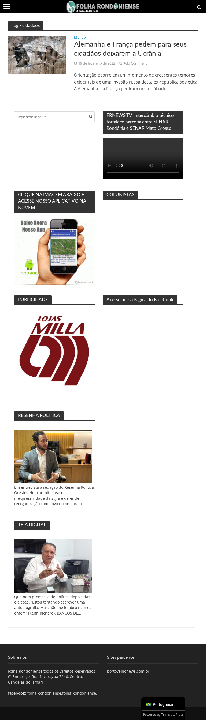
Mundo (80, 38)
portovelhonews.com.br (128, 671)
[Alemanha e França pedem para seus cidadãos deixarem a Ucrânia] (37, 54)
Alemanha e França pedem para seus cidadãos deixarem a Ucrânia (130, 49)
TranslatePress (172, 714)
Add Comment (135, 63)
